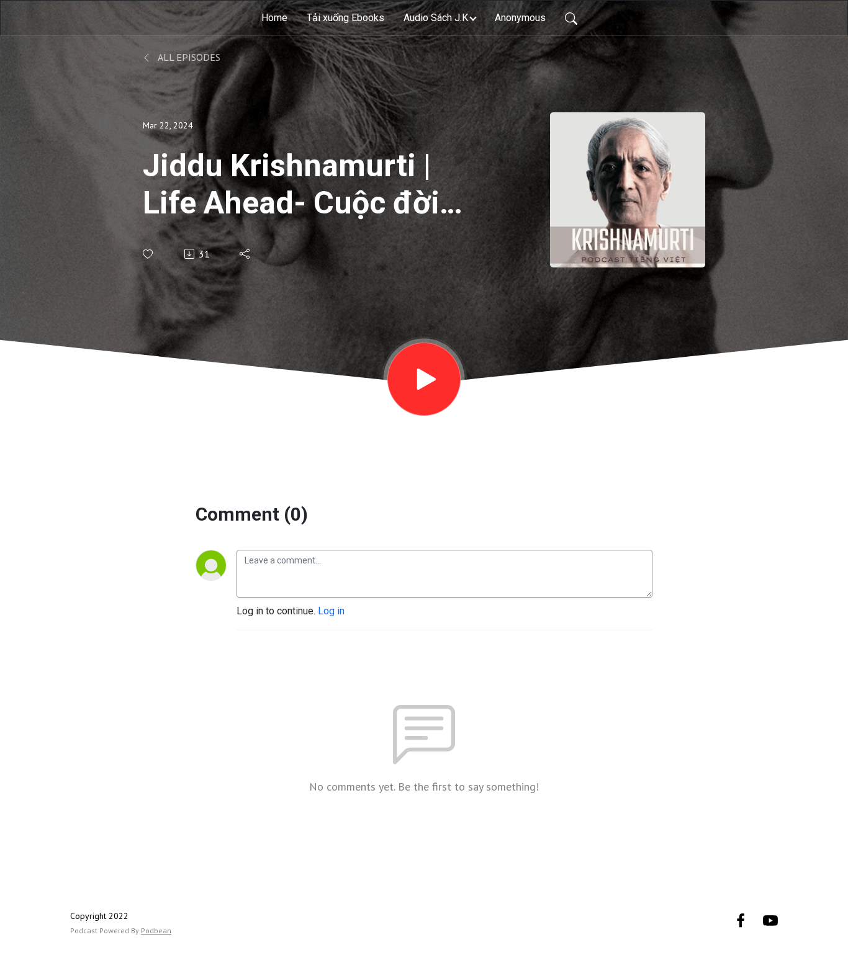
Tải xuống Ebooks (345, 18)
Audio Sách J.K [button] (436, 18)
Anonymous (520, 18)
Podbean (156, 930)
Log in (331, 611)
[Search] (571, 18)
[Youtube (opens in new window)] (770, 920)
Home (274, 18)
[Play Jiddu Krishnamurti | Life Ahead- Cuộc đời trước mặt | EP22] (424, 379)
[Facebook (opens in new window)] (740, 920)
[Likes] (149, 254)
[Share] (245, 254)
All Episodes (188, 57)
